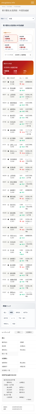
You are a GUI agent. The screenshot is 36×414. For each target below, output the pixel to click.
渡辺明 (4, 346)
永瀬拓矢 (22, 346)
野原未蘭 (12, 88)
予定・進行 (22, 318)
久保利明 (9, 397)
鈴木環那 (12, 265)
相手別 (25, 312)
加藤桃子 (4, 366)
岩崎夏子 (12, 190)
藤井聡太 (4, 342)
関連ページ (4, 18)
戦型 (14, 323)
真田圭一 (22, 387)
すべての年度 (9, 55)
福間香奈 (12, 109)
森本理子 (12, 115)
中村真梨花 (13, 159)
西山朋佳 (22, 362)
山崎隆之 (22, 382)
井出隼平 (9, 390)
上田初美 (12, 94)
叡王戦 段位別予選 (9, 380)
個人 (5, 312)
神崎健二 (22, 397)
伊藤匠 (22, 342)
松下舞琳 (12, 138)
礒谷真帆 (12, 130)
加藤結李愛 (13, 227)
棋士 (19, 332)
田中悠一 (22, 390)
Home (3, 6)
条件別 (6, 318)
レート (13, 318)
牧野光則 (9, 392)
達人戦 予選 (7, 395)
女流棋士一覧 (6, 370)
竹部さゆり (13, 235)
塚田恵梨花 (13, 103)
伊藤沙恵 (12, 219)
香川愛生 (9, 6)
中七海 (12, 82)
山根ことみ (13, 144)
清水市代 (12, 204)
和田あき (12, 292)
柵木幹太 (22, 392)
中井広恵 (12, 122)
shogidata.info (8, 3)
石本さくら (13, 151)
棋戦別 (18, 312)
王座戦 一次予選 (9, 385)
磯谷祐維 (12, 196)
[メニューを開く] (32, 2)
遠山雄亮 (9, 387)
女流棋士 (29, 332)
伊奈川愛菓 (13, 182)
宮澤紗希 (12, 167)
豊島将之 (4, 350)
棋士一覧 (4, 353)
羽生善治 (22, 350)
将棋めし (6, 323)
